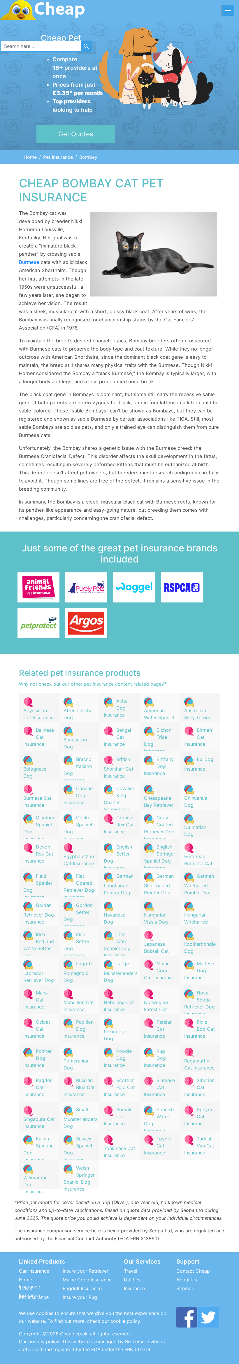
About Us (186, 1280)
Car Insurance (34, 1271)
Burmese (29, 262)
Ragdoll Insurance (82, 1288)
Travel (130, 1271)
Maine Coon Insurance (87, 1280)
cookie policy (125, 1321)
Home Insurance (29, 1283)
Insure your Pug (80, 1297)
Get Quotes (75, 134)
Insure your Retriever (85, 1271)
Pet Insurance (58, 157)
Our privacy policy (39, 1341)
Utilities (132, 1280)
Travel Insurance (29, 1291)
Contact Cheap (193, 1271)
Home (30, 157)
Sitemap (185, 1288)
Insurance (134, 1288)
